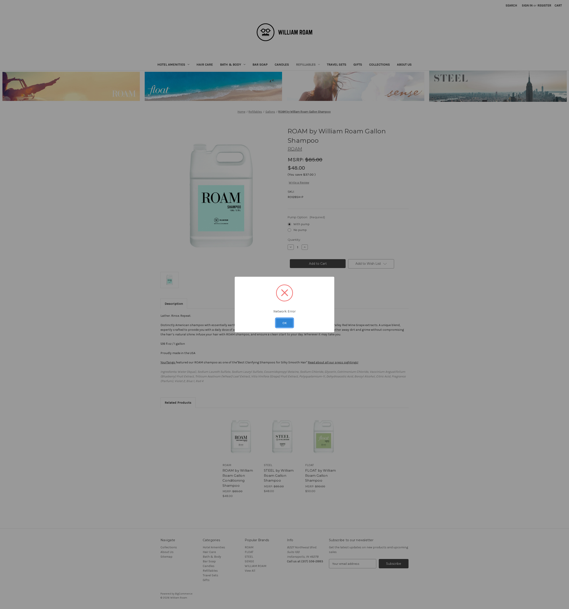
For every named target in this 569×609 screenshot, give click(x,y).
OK (284, 323)
